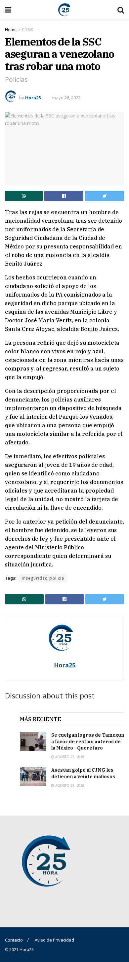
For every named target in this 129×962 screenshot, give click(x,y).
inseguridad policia (43, 578)
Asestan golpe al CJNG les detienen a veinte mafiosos (83, 773)
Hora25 (33, 98)
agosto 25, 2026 (69, 756)
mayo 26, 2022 (66, 98)
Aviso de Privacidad (54, 940)
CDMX (27, 29)
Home (11, 29)
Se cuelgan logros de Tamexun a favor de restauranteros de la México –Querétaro (87, 741)
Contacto (14, 940)
